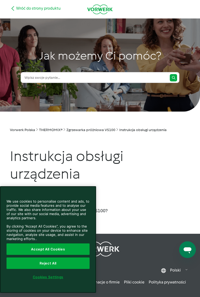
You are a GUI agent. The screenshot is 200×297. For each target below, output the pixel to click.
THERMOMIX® (51, 130)
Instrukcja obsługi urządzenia (143, 130)
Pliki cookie (134, 282)
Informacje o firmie (103, 282)
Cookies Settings (48, 277)
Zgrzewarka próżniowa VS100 (90, 130)
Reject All (48, 263)
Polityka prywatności (167, 282)
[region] (48, 239)
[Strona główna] (100, 9)
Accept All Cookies (48, 249)
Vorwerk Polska (22, 130)
